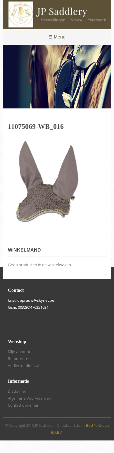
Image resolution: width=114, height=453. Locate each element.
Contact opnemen (23, 405)
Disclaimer (17, 391)
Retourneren (19, 358)
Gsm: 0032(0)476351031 (28, 307)
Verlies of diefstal (23, 365)
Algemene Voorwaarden (29, 398)
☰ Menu (57, 36)
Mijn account (19, 351)
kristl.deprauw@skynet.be (31, 300)
